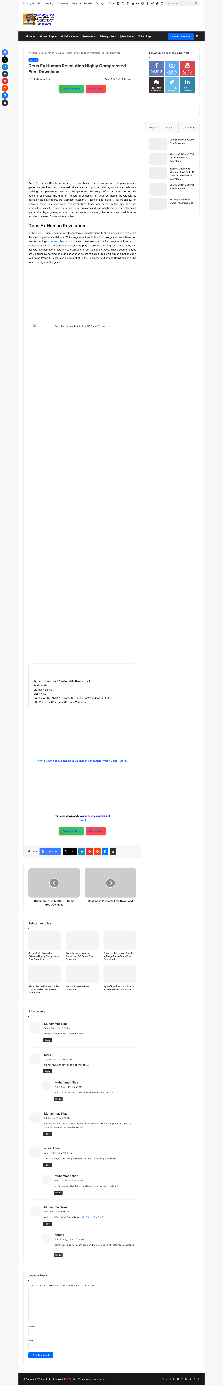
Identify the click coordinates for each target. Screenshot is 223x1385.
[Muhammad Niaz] (38, 19)
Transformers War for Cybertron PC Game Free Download (79, 956)
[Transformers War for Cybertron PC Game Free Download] (82, 940)
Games (89, 36)
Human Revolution (60, 241)
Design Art (108, 36)
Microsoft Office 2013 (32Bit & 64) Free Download (182, 157)
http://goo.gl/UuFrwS (92, 1217)
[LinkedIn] (81, 851)
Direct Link (95, 88)
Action (51, 53)
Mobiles (88, 3)
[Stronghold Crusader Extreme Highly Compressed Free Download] (44, 940)
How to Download (181, 36)
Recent (170, 127)
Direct (82, 820)
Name (32, 1326)
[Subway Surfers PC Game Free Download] (158, 204)
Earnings (100, 3)
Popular (153, 127)
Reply (47, 1040)
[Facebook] (5, 52)
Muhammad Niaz (42, 79)
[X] (5, 59)
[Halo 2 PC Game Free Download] (82, 974)
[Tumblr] (5, 74)
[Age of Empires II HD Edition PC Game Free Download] (120, 974)
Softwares (63, 3)
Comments (189, 127)
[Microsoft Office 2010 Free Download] (158, 189)
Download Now (71, 88)
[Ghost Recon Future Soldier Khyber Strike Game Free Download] (44, 974)
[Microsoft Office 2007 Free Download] (158, 144)
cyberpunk (75, 183)
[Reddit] (97, 851)
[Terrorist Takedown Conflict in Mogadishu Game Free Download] (120, 940)
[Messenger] (105, 851)
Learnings (50, 3)
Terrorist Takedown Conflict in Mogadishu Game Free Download (119, 956)
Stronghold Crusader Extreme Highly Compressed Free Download (44, 956)
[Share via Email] (113, 851)
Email (32, 1340)
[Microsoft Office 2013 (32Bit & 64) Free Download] (158, 159)
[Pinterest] (89, 851)
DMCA (111, 3)
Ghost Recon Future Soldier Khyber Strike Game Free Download (43, 989)
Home (31, 36)
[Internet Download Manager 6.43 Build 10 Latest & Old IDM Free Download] (158, 173)
